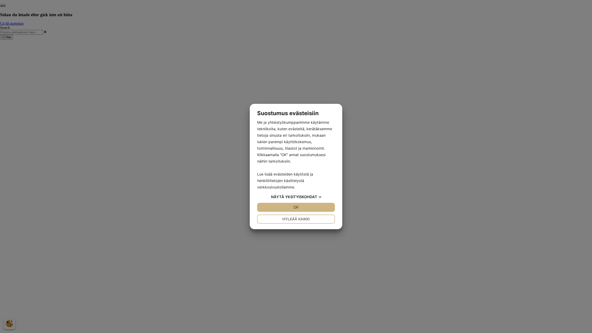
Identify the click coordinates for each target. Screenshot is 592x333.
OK (296, 207)
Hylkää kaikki (296, 219)
